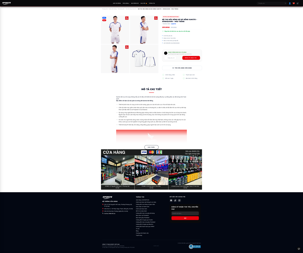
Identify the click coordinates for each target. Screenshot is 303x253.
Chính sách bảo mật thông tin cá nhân (146, 202)
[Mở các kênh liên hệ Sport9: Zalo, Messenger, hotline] (299, 249)
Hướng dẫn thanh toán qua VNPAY (145, 226)
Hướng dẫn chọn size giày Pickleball (145, 222)
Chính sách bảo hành (141, 209)
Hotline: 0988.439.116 (109, 213)
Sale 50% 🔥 (144, 3)
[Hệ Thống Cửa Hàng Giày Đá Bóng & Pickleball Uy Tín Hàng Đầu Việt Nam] (6, 3)
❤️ (294, 3)
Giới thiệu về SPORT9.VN (142, 200)
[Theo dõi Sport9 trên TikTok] (175, 200)
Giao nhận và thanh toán (142, 206)
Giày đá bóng (117, 3)
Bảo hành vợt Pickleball (142, 215)
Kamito (173, 24)
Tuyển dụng (139, 235)
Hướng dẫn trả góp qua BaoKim (144, 224)
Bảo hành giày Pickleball (142, 217)
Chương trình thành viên (142, 233)
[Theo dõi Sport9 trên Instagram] (179, 200)
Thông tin (152, 3)
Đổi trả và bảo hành (141, 211)
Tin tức (137, 228)
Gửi (185, 218)
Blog (137, 231)
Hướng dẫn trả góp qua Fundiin (144, 220)
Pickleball (126, 3)
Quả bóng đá (135, 3)
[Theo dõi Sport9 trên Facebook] (171, 200)
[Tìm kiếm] (285, 3)
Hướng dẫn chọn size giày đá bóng (145, 213)
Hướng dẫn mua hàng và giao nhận (145, 204)
